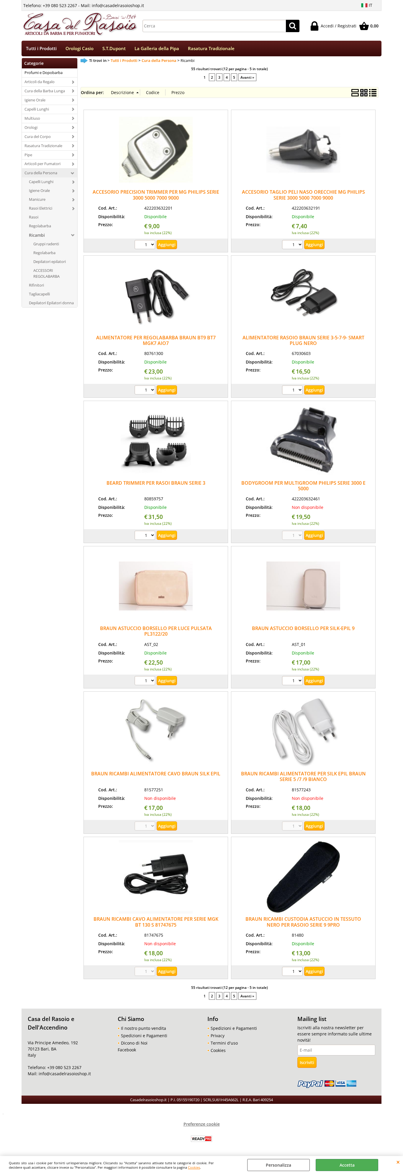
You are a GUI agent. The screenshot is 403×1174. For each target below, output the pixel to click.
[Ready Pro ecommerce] (201, 1139)
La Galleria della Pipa (157, 48)
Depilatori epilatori (49, 261)
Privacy (218, 1035)
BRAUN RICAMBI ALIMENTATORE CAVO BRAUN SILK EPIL (155, 773)
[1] (146, 245)
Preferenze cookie (202, 1124)
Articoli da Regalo (39, 81)
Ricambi (37, 235)
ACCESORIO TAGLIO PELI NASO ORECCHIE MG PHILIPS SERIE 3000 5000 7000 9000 (303, 195)
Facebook (127, 1050)
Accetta (347, 1165)
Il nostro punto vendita (143, 1028)
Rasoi (33, 217)
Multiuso (32, 118)
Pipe (28, 154)
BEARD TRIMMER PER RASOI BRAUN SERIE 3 (156, 483)
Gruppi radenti (46, 243)
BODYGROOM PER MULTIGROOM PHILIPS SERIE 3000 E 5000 (303, 486)
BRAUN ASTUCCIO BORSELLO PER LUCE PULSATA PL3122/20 (156, 631)
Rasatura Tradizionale (211, 48)
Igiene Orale (34, 100)
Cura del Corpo (37, 136)
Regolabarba (40, 225)
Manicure (37, 199)
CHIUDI (398, 1162)
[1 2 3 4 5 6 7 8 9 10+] (293, 390)
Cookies (194, 1167)
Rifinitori (36, 285)
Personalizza (278, 1165)
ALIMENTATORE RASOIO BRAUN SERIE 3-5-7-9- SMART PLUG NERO (303, 340)
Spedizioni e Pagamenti (144, 1035)
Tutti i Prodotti (41, 48)
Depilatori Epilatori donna (51, 302)
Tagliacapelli (39, 294)
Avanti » (247, 77)
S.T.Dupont (114, 48)
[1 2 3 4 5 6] (293, 972)
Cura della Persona (40, 172)
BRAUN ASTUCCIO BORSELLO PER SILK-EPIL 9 (303, 628)
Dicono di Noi (134, 1043)
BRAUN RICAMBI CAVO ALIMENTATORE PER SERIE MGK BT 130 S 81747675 (156, 922)
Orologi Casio (79, 48)
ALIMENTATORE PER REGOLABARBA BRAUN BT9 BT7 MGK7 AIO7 (156, 340)
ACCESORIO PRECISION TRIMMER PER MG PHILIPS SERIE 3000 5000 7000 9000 (156, 195)
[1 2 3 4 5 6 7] (146, 390)
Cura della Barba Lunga (44, 90)
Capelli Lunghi (36, 109)
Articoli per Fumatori (42, 163)
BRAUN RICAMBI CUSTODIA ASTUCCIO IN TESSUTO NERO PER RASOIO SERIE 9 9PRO (303, 922)
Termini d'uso (224, 1043)
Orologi (30, 127)
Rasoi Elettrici (40, 208)
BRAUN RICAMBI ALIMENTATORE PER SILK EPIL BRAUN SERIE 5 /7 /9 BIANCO (303, 776)
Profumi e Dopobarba (43, 72)
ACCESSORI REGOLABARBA (46, 273)
